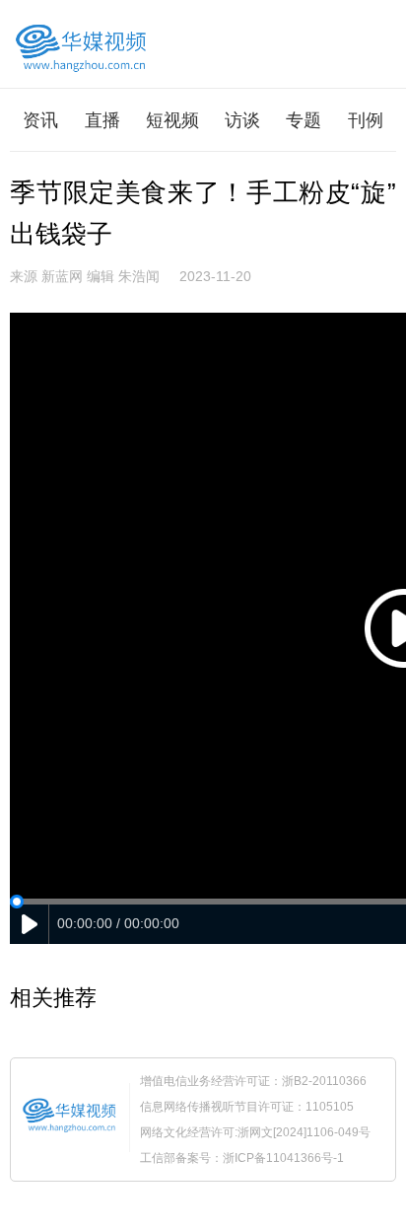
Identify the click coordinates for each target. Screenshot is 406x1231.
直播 (102, 120)
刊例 (365, 120)
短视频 (172, 120)
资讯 (40, 120)
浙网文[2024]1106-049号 (304, 1132)
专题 (303, 120)
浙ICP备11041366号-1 (283, 1158)
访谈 (242, 120)
